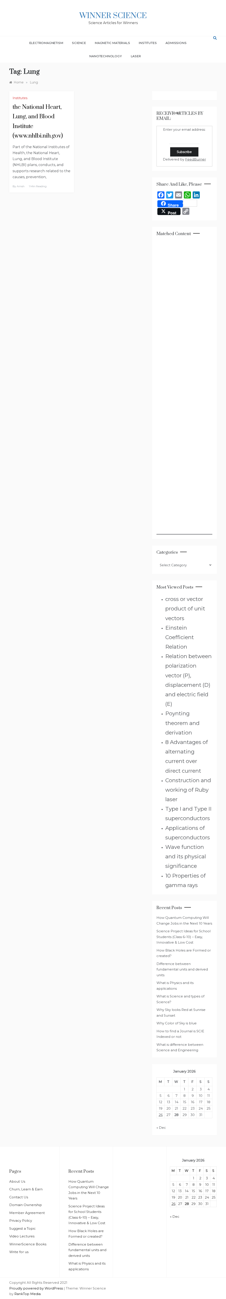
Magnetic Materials (112, 43)
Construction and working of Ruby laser (188, 789)
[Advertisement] (184, 387)
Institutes (148, 43)
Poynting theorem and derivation (182, 723)
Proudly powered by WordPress (36, 1288)
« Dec (161, 1127)
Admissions (176, 43)
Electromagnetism (46, 43)
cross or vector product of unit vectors (185, 608)
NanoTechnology (105, 56)
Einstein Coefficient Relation (179, 637)
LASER (136, 56)
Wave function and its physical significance (185, 856)
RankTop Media (27, 1294)
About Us (17, 1181)
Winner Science (113, 16)
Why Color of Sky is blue (176, 1023)
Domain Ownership (25, 1205)
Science (79, 43)
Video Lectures (21, 1236)
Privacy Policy (20, 1220)
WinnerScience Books (27, 1244)
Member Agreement (27, 1213)
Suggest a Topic (22, 1228)
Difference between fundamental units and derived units (182, 969)
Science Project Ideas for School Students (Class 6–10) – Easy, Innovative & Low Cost (183, 936)
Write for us (18, 1252)
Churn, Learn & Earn (26, 1189)
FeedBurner (195, 159)
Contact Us (18, 1197)
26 (161, 1115)
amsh (20, 186)
